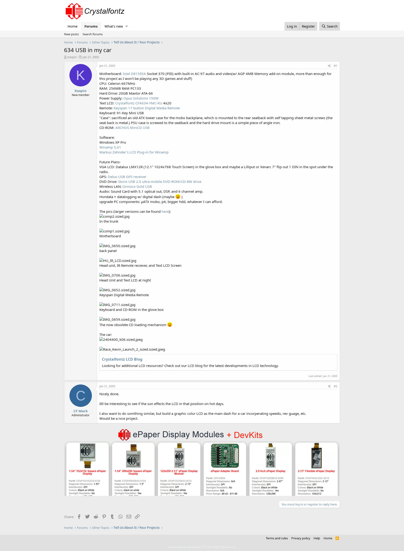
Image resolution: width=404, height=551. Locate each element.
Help (317, 538)
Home (72, 26)
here (165, 211)
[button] (126, 26)
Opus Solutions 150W (141, 98)
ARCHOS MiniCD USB (132, 127)
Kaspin (72, 57)
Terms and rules (277, 538)
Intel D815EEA (134, 73)
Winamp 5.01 (110, 147)
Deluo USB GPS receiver (127, 176)
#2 (335, 386)
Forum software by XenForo (202, 547)
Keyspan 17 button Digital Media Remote (147, 108)
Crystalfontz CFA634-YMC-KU (138, 103)
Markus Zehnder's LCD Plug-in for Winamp (134, 152)
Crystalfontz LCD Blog (122, 359)
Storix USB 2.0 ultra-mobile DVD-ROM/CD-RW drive (159, 181)
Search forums (93, 34)
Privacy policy (300, 538)
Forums (90, 26)
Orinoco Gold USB (137, 186)
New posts (71, 34)
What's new (114, 26)
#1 (335, 66)
